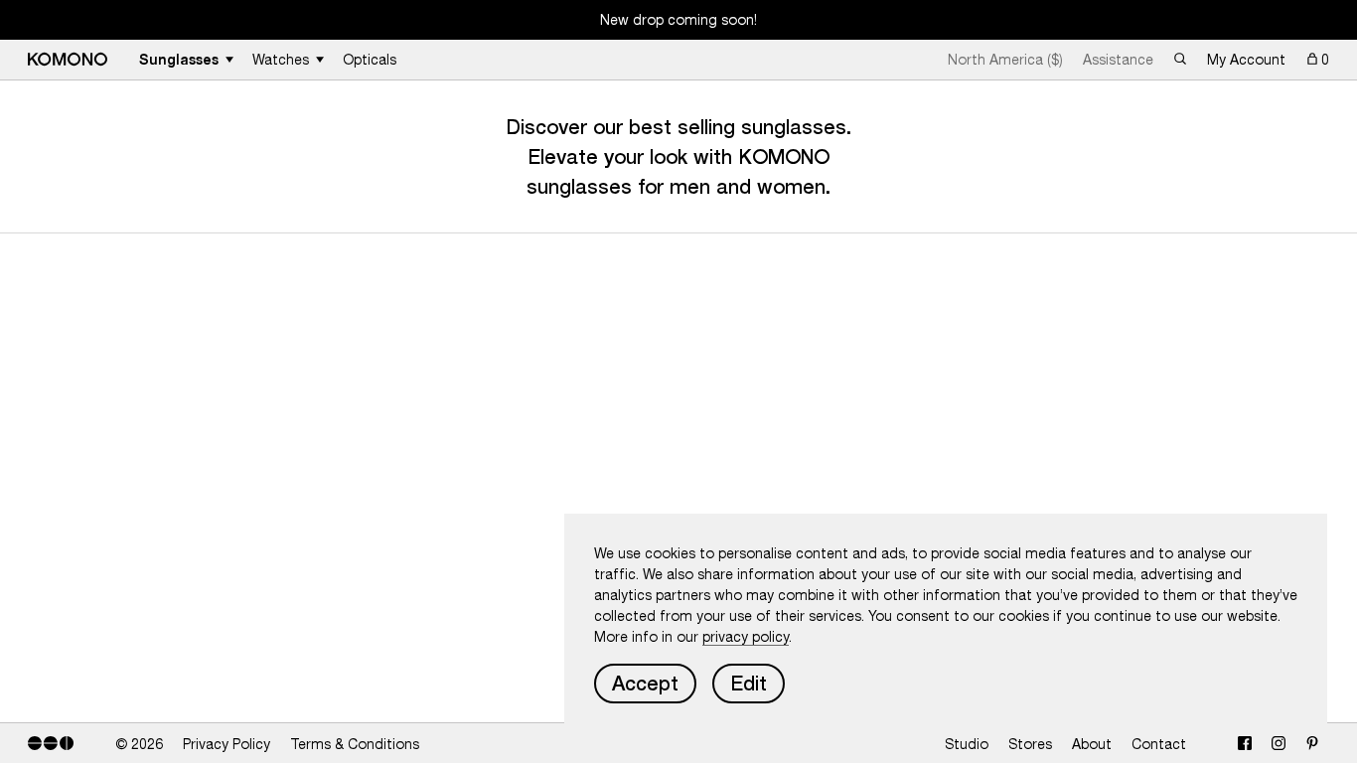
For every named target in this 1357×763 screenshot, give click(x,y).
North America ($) (1005, 60)
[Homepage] (67, 59)
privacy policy (745, 637)
